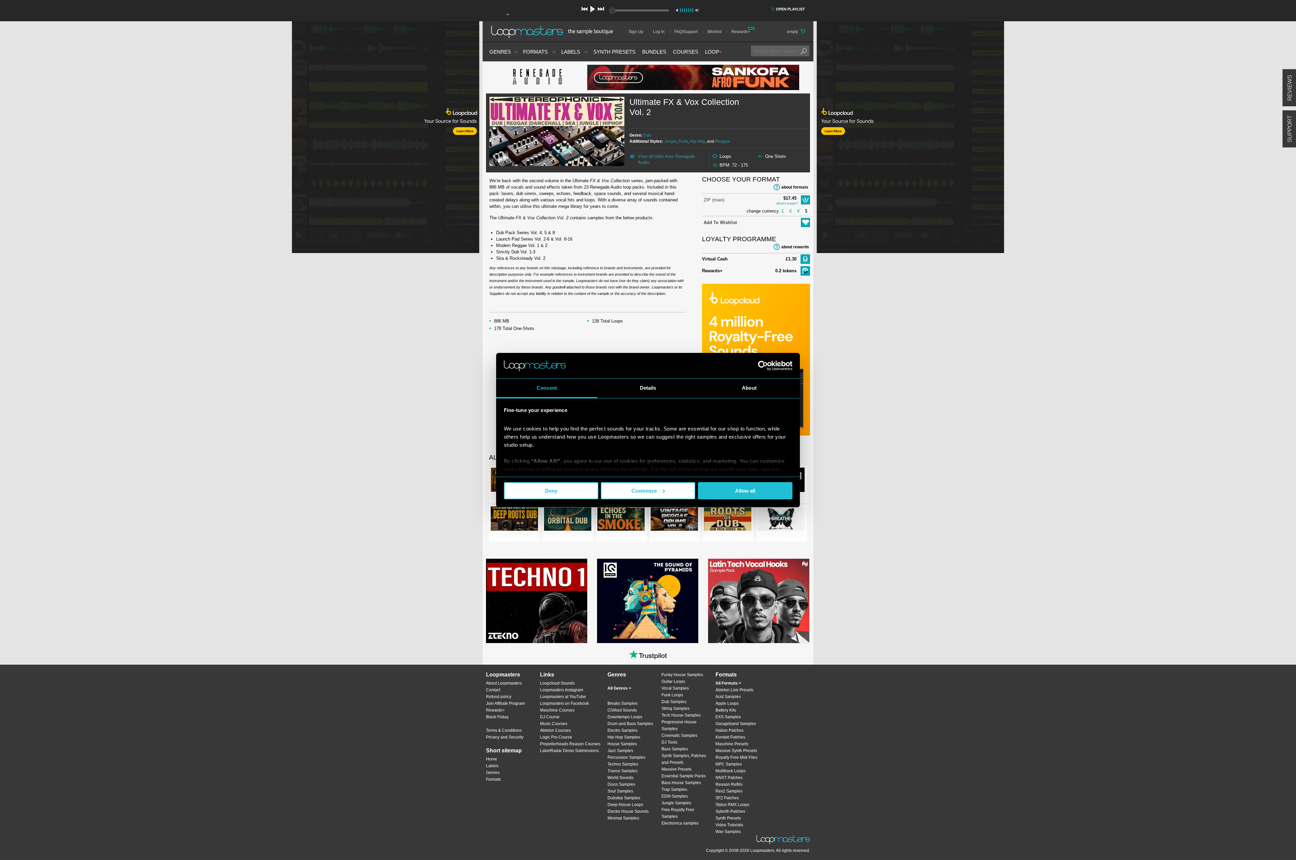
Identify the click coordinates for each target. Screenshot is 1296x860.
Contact (493, 690)
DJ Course (550, 717)
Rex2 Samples (729, 791)
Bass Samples (675, 749)
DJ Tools (669, 742)
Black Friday (497, 717)
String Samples (676, 708)
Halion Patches (730, 730)
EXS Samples (728, 717)
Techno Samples (623, 764)
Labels (570, 52)
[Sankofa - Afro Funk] (693, 77)
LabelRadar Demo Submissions (569, 750)
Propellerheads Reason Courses (570, 744)
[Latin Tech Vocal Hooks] (758, 601)
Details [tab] (648, 388)
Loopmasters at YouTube (563, 696)
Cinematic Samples (679, 735)
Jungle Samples (676, 803)
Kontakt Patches (730, 737)
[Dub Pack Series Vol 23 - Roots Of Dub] (727, 519)
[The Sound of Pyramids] (647, 601)
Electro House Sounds (628, 811)
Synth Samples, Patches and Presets (684, 759)
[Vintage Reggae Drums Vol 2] (674, 519)
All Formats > (728, 683)
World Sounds (620, 777)
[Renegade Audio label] (536, 77)
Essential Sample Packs (684, 776)
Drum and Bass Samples (630, 723)
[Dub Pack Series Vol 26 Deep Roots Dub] (514, 519)
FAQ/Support (686, 32)
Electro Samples (623, 730)
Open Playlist (790, 9)
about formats (794, 187)
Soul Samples (620, 791)
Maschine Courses (557, 710)
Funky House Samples (682, 674)
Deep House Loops (625, 804)
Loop (713, 52)
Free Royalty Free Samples (678, 813)
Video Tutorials (729, 825)
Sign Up (635, 32)
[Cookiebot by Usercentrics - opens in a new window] (762, 366)
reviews (1290, 88)
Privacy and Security (504, 737)
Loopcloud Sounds (557, 683)
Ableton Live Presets (734, 690)
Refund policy (498, 696)
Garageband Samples (736, 723)
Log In (659, 32)
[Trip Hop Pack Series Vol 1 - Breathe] (781, 519)
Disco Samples (621, 784)
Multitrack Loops (731, 771)
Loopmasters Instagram (561, 690)
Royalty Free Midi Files (736, 757)
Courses (685, 52)
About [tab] (749, 388)
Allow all (745, 491)
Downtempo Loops (625, 717)
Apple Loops (727, 703)
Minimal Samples (623, 818)
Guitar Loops (673, 681)
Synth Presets (614, 52)
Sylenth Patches (730, 811)
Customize (644, 491)
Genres (500, 52)
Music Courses (553, 723)
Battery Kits (726, 710)
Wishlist (714, 32)
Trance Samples (623, 771)
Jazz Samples (620, 750)
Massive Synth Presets (736, 750)
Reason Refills (729, 784)
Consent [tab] (547, 388)
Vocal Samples (675, 688)
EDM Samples (675, 796)
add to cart (805, 199)
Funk (683, 141)
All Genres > (619, 688)
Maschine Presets (732, 744)
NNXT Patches (729, 777)
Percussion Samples (626, 757)
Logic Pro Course (556, 737)
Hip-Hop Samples (624, 737)
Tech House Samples (681, 715)
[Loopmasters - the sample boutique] (554, 31)
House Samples (622, 744)
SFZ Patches (727, 798)
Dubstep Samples (624, 798)
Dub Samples (674, 701)
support (1290, 128)
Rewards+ (740, 32)
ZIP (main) (714, 199)
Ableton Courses (555, 730)
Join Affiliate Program (505, 703)
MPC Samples (729, 764)
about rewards (795, 247)
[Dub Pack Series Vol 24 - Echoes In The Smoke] (621, 519)
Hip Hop (697, 141)
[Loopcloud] (239, 138)
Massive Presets (677, 769)
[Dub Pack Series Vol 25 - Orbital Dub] (567, 519)
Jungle (670, 141)
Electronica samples (680, 823)
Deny (551, 491)
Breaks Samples (623, 703)
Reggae (722, 141)
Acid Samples (728, 696)
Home (491, 759)
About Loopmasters (504, 683)
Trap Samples (674, 789)
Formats (535, 52)
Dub (647, 135)
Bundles (654, 52)
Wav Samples (728, 831)
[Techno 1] (536, 601)
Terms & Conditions (504, 730)
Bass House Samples (681, 782)
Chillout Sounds (622, 710)
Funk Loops (672, 695)
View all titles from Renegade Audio (666, 159)
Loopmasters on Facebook (564, 703)
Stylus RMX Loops (732, 804)
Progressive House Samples (679, 725)
